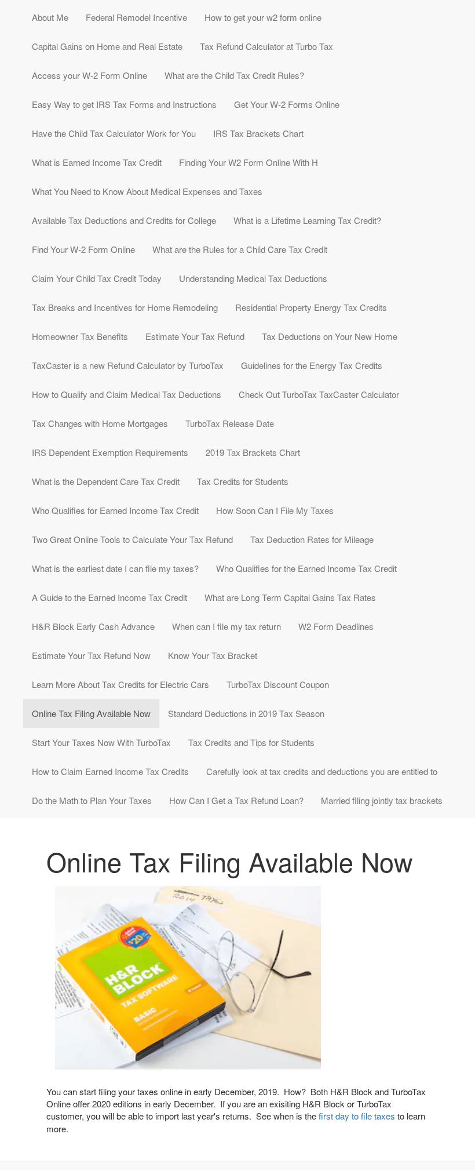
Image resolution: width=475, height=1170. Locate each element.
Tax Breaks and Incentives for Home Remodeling (125, 307)
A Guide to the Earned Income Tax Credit (109, 597)
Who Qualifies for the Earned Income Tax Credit (306, 568)
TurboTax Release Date (229, 423)
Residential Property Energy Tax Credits (311, 307)
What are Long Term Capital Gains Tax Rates (290, 597)
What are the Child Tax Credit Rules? (234, 75)
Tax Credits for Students (242, 481)
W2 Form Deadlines (336, 626)
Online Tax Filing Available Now (91, 713)
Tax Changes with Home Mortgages (100, 423)
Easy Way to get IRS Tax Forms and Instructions (124, 104)
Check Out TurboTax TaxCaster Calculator (319, 394)
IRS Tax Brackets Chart (258, 133)
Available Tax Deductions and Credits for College (124, 220)
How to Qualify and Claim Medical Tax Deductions (126, 394)
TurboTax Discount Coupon (277, 684)
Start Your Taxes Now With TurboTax (101, 742)
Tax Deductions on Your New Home (329, 336)
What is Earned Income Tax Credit (97, 162)
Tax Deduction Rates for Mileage (312, 539)
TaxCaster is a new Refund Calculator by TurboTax (128, 365)
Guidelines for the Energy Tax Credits (311, 365)
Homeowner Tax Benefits (80, 336)
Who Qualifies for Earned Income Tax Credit (115, 510)
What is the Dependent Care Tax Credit (106, 481)
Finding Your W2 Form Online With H (248, 162)
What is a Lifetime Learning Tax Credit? (307, 220)
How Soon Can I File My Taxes (275, 510)
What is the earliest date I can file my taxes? (115, 568)
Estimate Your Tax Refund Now (91, 655)
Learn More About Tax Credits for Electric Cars (120, 684)
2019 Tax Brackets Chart (253, 452)
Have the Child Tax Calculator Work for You (114, 133)
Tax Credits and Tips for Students (251, 742)
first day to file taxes (357, 1116)
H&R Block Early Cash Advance (93, 626)
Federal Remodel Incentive (136, 17)
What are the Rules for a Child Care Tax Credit (239, 249)
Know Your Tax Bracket (212, 655)
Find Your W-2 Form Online (83, 249)
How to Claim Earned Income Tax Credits (110, 771)
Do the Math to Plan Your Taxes (92, 800)
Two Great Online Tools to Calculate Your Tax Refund (132, 539)
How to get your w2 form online (262, 17)
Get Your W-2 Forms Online (286, 104)
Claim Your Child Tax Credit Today (97, 278)
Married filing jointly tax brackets (382, 800)
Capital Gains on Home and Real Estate (107, 46)
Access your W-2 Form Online (89, 75)
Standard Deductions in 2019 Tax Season (246, 713)
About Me (50, 17)
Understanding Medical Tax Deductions (253, 278)
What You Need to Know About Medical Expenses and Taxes (147, 191)
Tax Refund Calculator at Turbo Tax (266, 46)
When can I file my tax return (226, 626)
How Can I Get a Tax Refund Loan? (236, 800)
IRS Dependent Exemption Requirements (110, 452)
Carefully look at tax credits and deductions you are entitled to (321, 771)
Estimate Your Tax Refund (194, 336)
